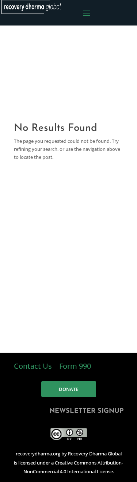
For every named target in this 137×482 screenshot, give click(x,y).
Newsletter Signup (86, 411)
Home (107, 82)
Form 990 (75, 366)
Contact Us (34, 366)
